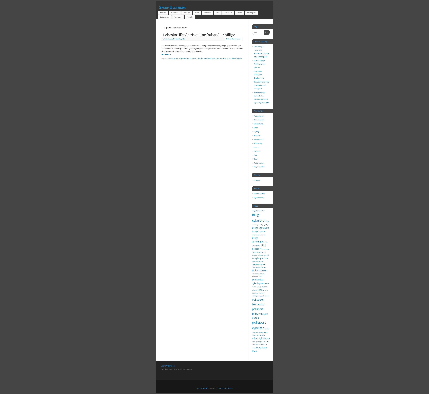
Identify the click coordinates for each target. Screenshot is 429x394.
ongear (261, 296)
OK (266, 32)
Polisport (265, 296)
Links (197, 13)
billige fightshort (260, 227)
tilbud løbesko (237, 59)
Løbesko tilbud (221, 59)
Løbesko (200, 59)
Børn (256, 128)
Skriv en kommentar (233, 39)
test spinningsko (263, 332)
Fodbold (207, 13)
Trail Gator (266, 341)
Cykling (256, 131)
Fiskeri (239, 13)
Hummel (193, 59)
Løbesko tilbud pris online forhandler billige (199, 35)
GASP (260, 276)
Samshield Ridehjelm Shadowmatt (259, 74)
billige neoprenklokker (259, 235)
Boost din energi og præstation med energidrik (261, 85)
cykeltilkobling (256, 264)
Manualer (178, 17)
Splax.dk (257, 180)
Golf (217, 13)
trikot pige (255, 344)
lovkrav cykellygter (257, 286)
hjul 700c (266, 283)
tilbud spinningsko (257, 341)
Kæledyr (187, 13)
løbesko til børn (209, 59)
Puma (229, 59)
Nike (260, 289)
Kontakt (190, 17)
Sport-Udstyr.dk (172, 7)
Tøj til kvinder (259, 167)
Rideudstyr (258, 143)
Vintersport (251, 13)
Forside (163, 13)
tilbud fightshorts (261, 338)
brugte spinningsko (257, 255)
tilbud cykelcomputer (258, 335)
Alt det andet (167, 39)
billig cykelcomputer (258, 211)
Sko (183, 39)
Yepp (258, 347)
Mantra (220, 388)
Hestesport (258, 139)
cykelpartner (261, 258)
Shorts (256, 147)
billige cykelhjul (264, 225)
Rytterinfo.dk (259, 197)
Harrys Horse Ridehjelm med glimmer (260, 63)
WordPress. (229, 388)
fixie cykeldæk (262, 267)
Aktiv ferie (174, 13)
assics (176, 59)
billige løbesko (184, 59)
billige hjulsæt (259, 231)
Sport (256, 159)
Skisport (257, 151)
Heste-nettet (259, 193)
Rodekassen (164, 17)
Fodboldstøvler (259, 270)
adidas (170, 59)
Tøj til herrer (259, 163)
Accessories (258, 116)
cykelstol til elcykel (257, 261)
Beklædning (177, 39)
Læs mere (166, 54)
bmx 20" (264, 252)
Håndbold (228, 13)
